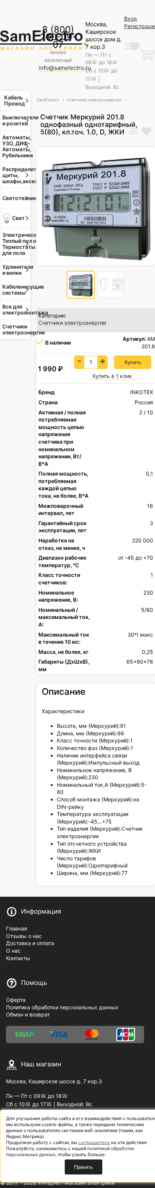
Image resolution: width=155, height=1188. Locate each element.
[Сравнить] (133, 132)
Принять (83, 1167)
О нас (13, 950)
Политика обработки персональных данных (62, 1007)
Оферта (16, 1000)
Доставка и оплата (30, 943)
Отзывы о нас (24, 936)
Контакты (18, 958)
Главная (16, 928)
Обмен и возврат (28, 1014)
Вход (130, 18)
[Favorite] (146, 132)
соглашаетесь (94, 1142)
